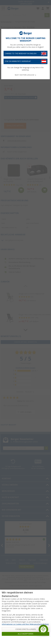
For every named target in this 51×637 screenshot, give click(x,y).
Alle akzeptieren (25, 634)
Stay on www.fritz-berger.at (18, 61)
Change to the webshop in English (20, 53)
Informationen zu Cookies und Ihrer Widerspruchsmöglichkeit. (25, 624)
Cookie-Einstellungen (25, 629)
